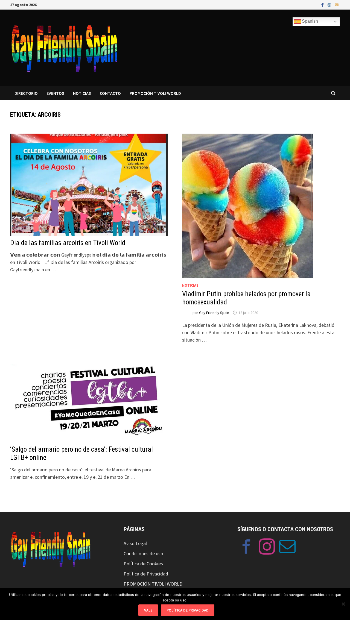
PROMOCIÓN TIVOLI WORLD (155, 93)
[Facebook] (323, 4)
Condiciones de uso (143, 553)
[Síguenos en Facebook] (246, 547)
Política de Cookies (143, 563)
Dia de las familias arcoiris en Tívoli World (67, 243)
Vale (148, 610)
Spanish (309, 21)
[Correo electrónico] (336, 4)
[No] (343, 604)
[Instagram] (329, 4)
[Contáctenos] (287, 547)
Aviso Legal (135, 543)
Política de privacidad (188, 610)
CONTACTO (110, 93)
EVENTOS (55, 93)
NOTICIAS (82, 93)
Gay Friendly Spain (214, 312)
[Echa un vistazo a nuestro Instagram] (267, 547)
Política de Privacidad (146, 574)
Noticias (190, 285)
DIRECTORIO (26, 93)
